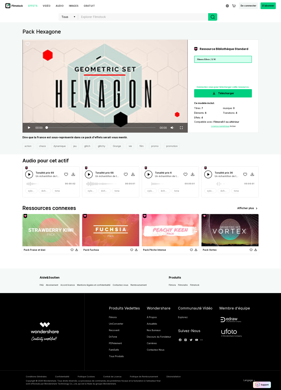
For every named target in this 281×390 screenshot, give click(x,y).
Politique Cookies (86, 376)
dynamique (60, 146)
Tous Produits (116, 356)
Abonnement (52, 285)
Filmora (172, 285)
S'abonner (268, 5)
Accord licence (67, 285)
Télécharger (225, 93)
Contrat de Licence (112, 376)
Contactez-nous (120, 285)
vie (130, 146)
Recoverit (114, 330)
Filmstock (194, 285)
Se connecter (248, 5)
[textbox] (143, 17)
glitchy (101, 146)
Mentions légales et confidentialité (93, 285)
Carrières (152, 343)
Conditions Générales (36, 376)
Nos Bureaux (154, 330)
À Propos (152, 317)
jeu (75, 146)
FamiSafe (114, 349)
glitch (87, 146)
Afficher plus (245, 208)
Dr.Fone (113, 336)
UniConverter (116, 323)
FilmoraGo (183, 285)
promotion (172, 146)
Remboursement (139, 285)
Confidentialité (62, 376)
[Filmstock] (14, 6)
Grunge (117, 146)
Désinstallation (174, 376)
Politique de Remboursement (144, 376)
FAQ (42, 285)
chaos (42, 146)
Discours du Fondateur (159, 336)
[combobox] (143, 17)
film (142, 146)
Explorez (183, 317)
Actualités (152, 323)
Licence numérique (220, 126)
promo (155, 146)
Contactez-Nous (155, 349)
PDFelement (115, 343)
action (28, 146)
